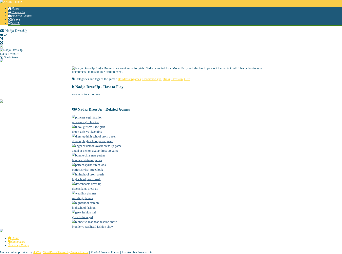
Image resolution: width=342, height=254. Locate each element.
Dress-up (177, 79)
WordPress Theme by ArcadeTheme (65, 252)
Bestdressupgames (129, 79)
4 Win (37, 252)
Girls (187, 79)
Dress (166, 79)
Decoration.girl (151, 79)
